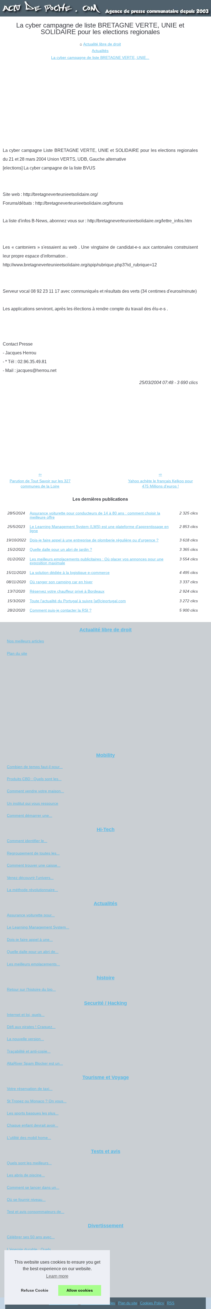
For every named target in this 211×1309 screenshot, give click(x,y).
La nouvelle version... (25, 1039)
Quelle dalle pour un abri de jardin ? (61, 549)
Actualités (100, 50)
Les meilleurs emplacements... (33, 964)
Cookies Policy (152, 1303)
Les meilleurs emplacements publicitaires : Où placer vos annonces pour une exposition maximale (96, 561)
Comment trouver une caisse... (33, 865)
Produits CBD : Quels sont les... (34, 779)
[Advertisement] (100, 102)
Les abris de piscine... (26, 1175)
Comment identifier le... (27, 841)
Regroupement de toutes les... (33, 853)
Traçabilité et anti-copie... (29, 1051)
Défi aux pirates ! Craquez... (31, 1027)
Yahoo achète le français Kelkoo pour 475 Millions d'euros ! (160, 483)
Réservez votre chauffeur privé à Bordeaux (67, 591)
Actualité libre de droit (102, 44)
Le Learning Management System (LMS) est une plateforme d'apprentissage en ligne (99, 529)
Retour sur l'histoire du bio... (31, 989)
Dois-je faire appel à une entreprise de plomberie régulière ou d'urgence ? (94, 540)
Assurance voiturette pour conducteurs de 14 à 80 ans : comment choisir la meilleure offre (95, 515)
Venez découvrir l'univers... (30, 877)
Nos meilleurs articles (25, 641)
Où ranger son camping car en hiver (61, 582)
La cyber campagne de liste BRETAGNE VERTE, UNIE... (100, 57)
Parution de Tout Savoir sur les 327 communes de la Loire (40, 483)
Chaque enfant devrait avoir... (32, 1125)
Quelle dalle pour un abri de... (33, 951)
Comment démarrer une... (29, 815)
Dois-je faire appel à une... (30, 939)
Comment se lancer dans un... (33, 1187)
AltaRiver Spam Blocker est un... (35, 1063)
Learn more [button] (57, 1276)
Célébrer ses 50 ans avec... (31, 1237)
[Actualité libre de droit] (105, 8)
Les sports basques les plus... (33, 1113)
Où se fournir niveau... (26, 1199)
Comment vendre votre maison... (35, 791)
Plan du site (17, 653)
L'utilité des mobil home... (29, 1137)
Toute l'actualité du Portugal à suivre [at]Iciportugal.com (78, 601)
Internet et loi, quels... (26, 1014)
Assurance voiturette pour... (31, 915)
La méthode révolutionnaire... (32, 890)
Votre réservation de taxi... (29, 1088)
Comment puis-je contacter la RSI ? (60, 610)
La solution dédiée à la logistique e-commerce (70, 572)
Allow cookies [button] (79, 1290)
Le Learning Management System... (38, 927)
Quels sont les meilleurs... (29, 1163)
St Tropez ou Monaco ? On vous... (36, 1101)
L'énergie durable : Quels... (30, 1249)
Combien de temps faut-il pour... (35, 767)
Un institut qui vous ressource (32, 803)
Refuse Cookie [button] (34, 1290)
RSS (170, 1303)
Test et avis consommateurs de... (35, 1211)
